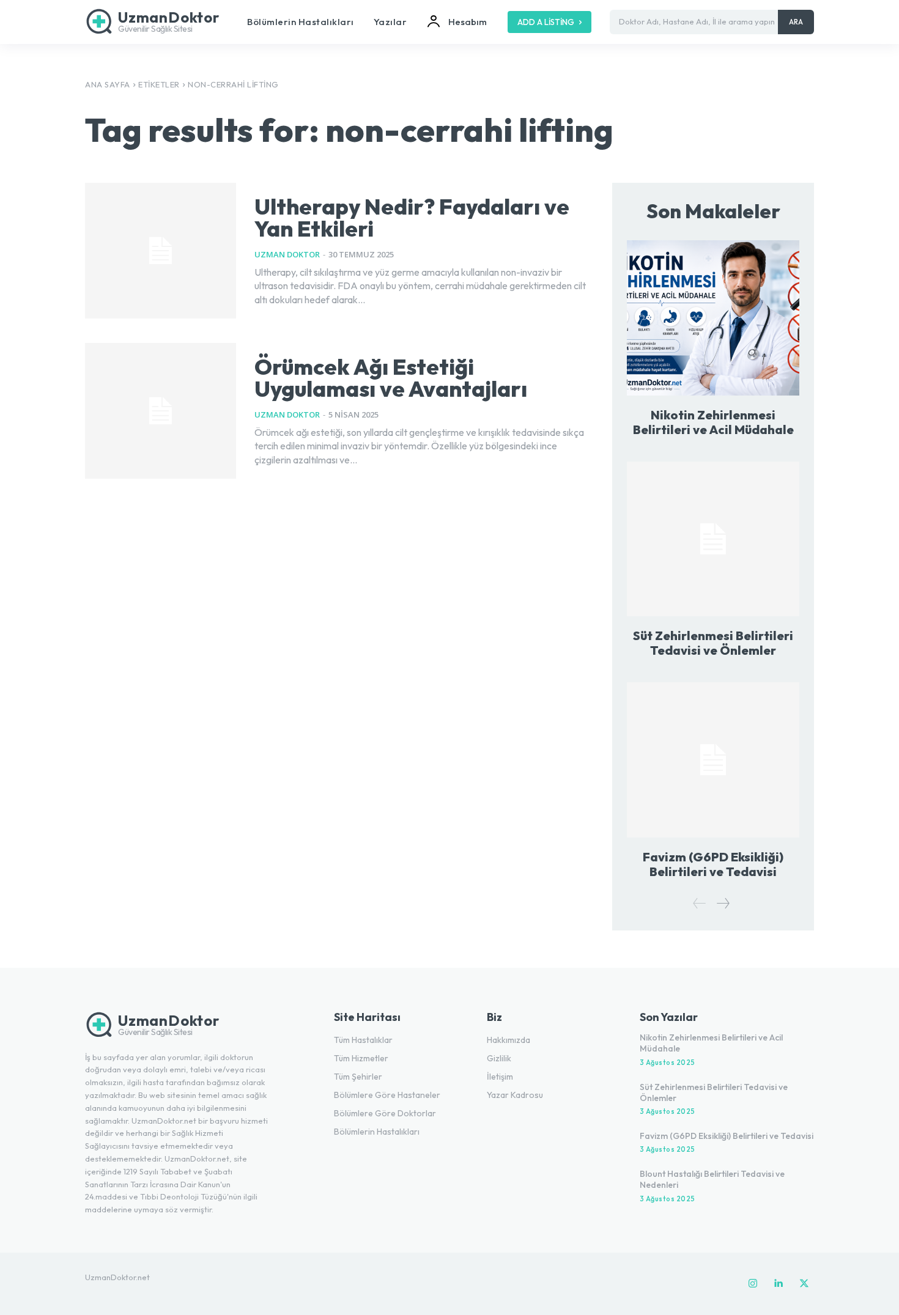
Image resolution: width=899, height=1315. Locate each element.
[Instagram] (753, 1284)
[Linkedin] (778, 1284)
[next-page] (722, 903)
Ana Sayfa (107, 84)
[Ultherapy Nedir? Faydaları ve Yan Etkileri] (160, 251)
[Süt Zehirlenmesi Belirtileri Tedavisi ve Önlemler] (713, 539)
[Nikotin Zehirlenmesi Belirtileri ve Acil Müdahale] (713, 317)
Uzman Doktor (287, 254)
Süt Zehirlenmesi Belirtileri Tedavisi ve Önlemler (713, 643)
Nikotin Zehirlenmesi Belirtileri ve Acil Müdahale (713, 422)
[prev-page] (699, 903)
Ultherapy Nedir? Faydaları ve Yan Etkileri (411, 217)
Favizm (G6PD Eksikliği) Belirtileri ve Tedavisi (713, 864)
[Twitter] (804, 1284)
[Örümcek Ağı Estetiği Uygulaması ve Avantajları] (160, 411)
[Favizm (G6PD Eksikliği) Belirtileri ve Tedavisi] (713, 759)
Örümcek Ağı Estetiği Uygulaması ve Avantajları (390, 377)
